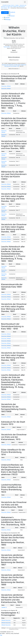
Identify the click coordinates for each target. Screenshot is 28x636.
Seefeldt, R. (4, 607)
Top (1, 635)
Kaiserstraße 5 (7, 46)
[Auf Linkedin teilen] (7, 17)
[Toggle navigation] (25, 2)
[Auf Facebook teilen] (12, 12)
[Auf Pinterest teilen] (12, 15)
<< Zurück (5, 12)
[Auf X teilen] (9, 14)
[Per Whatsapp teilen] (7, 19)
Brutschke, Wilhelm (6, 86)
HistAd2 (4, 2)
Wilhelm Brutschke (6, 620)
